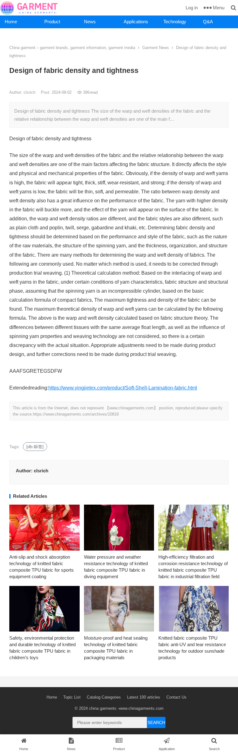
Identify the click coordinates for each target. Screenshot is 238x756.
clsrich (30, 92)
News (90, 21)
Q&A (208, 21)
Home (11, 21)
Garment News (155, 47)
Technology (174, 21)
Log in (192, 7)
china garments (103, 708)
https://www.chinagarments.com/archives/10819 (76, 414)
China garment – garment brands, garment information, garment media (72, 47)
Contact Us (176, 697)
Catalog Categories (104, 697)
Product (52, 21)
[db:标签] (35, 446)
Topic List (72, 697)
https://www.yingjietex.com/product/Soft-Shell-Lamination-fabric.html (122, 387)
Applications (136, 21)
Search (156, 722)
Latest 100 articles (143, 697)
